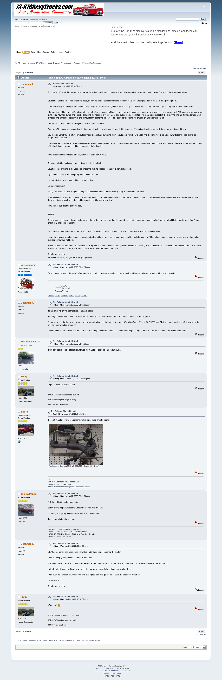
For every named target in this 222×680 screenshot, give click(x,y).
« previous (197, 69)
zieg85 (24, 411)
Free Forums (116, 673)
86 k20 (77, 295)
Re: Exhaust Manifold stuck (65, 264)
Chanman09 (27, 84)
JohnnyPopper (29, 494)
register (44, 19)
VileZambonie (28, 265)
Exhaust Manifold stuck (64, 83)
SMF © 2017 (110, 668)
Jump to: (184, 647)
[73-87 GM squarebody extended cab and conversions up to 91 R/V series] (19, 442)
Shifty (24, 376)
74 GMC (51, 295)
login (37, 19)
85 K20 (71, 295)
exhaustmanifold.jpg (58, 466)
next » (203, 69)
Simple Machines (122, 668)
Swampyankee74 (30, 341)
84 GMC (64, 295)
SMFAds (106, 673)
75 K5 (57, 295)
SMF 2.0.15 (100, 668)
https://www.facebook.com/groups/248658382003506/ (69, 487)
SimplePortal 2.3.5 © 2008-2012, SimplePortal (112, 671)
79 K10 (84, 295)
